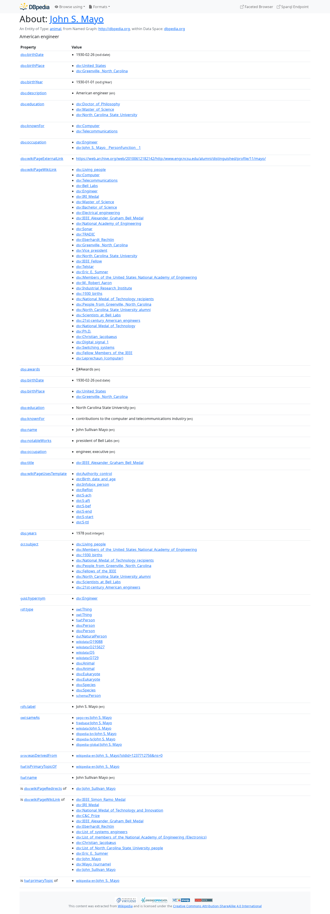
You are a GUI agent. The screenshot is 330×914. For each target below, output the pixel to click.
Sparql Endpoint (294, 6)
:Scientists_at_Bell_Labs (98, 315)
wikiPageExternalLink (41, 158)
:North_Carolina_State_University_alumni (113, 309)
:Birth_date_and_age (96, 479)
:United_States (91, 65)
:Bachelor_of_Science (96, 207)
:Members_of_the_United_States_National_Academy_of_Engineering (136, 277)
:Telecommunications (97, 131)
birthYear (31, 81)
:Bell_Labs (87, 185)
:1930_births (89, 293)
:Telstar (85, 266)
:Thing (84, 609)
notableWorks (35, 440)
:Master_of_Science (95, 109)
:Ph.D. (83, 331)
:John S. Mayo (94, 717)
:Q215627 (90, 647)
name (28, 429)
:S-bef (83, 505)
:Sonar (84, 228)
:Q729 (87, 657)
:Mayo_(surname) (93, 864)
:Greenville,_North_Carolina (102, 70)
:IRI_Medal (87, 196)
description (33, 93)
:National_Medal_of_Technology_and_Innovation (119, 810)
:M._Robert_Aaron (94, 282)
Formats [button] (99, 6)
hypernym (32, 598)
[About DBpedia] (34, 6)
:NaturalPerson (91, 636)
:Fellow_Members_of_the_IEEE (104, 352)
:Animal (85, 663)
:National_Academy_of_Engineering (108, 223)
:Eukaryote (88, 673)
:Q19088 (89, 641)
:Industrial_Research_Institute (104, 288)
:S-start (84, 516)
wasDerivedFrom (38, 755)
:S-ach (83, 495)
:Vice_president (91, 250)
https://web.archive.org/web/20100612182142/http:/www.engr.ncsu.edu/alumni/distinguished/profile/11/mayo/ (171, 158)
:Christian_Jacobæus (96, 842)
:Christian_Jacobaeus (96, 336)
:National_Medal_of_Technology (105, 325)
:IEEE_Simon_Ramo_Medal (100, 799)
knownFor (32, 125)
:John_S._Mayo (97, 766)
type (26, 609)
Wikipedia (125, 906)
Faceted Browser (258, 6)
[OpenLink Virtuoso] (126, 899)
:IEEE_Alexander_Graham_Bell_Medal (109, 218)
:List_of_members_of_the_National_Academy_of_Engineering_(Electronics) (141, 837)
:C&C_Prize (88, 815)
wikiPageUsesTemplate (43, 473)
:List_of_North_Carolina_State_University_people (119, 848)
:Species (86, 684)
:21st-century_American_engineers (108, 320)
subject (29, 544)
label (27, 706)
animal (55, 28)
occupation (33, 142)
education (32, 104)
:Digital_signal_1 (92, 342)
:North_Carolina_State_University (106, 114)
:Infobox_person (92, 484)
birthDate (32, 54)
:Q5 (85, 652)
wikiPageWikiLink (38, 169)
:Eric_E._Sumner (92, 271)
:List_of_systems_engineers (102, 831)
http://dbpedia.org (114, 28)
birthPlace (32, 65)
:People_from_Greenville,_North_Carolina (113, 304)
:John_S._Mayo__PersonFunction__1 (108, 147)
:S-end (84, 511)
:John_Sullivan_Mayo (96, 788)
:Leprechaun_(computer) (99, 358)
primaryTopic (38, 880)
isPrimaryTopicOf (38, 766)
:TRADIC (85, 234)
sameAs (30, 717)
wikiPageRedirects (43, 788)
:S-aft (83, 500)
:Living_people (91, 169)
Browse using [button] (70, 6)
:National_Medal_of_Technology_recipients (115, 298)
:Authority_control (94, 473)
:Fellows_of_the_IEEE (96, 571)
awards (30, 369)
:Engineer (87, 142)
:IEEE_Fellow (89, 261)
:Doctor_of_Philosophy (98, 104)
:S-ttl (82, 522)
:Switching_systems (95, 347)
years (28, 533)
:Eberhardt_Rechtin (95, 239)
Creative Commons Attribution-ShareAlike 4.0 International (217, 906)
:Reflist (84, 489)
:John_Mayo (88, 858)
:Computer (88, 125)
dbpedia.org (174, 28)
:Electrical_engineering (98, 212)
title (27, 462)
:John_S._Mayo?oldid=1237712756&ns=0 (119, 755)
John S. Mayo (77, 19)
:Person (85, 620)
